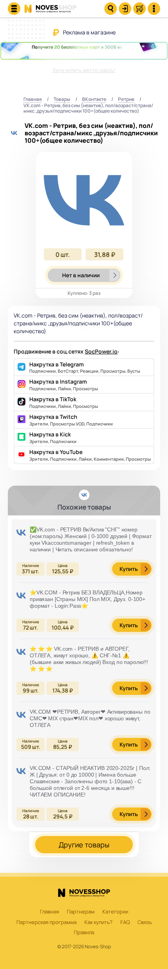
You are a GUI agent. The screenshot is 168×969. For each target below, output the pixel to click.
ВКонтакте (94, 99)
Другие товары (84, 844)
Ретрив (126, 99)
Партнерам (81, 912)
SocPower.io (101, 351)
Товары (62, 99)
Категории (115, 912)
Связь (145, 922)
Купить (129, 568)
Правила (84, 933)
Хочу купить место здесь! (84, 70)
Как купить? (98, 922)
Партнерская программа (46, 922)
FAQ (125, 922)
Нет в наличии (81, 275)
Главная (32, 99)
